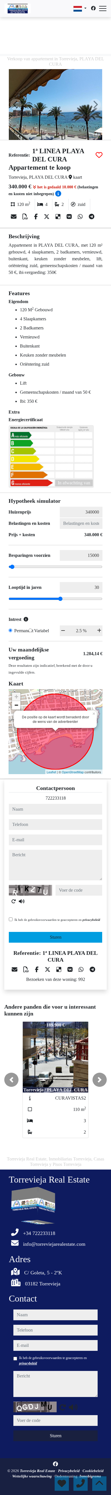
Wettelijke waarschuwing (32, 1476)
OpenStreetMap (73, 772)
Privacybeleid (69, 1471)
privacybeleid (91, 919)
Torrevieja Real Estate (38, 1471)
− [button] (16, 705)
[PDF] (26, 217)
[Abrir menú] (102, 8)
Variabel (41, 630)
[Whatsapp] (81, 217)
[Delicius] (59, 217)
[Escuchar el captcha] (21, 901)
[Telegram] (91, 217)
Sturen (55, 937)
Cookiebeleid (93, 1471)
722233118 (56, 798)
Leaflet (51, 772)
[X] (47, 217)
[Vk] (70, 217)
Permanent (23, 630)
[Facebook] (93, 8)
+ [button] (16, 696)
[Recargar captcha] (13, 901)
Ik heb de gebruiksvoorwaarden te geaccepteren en (57, 919)
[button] (11, 1080)
